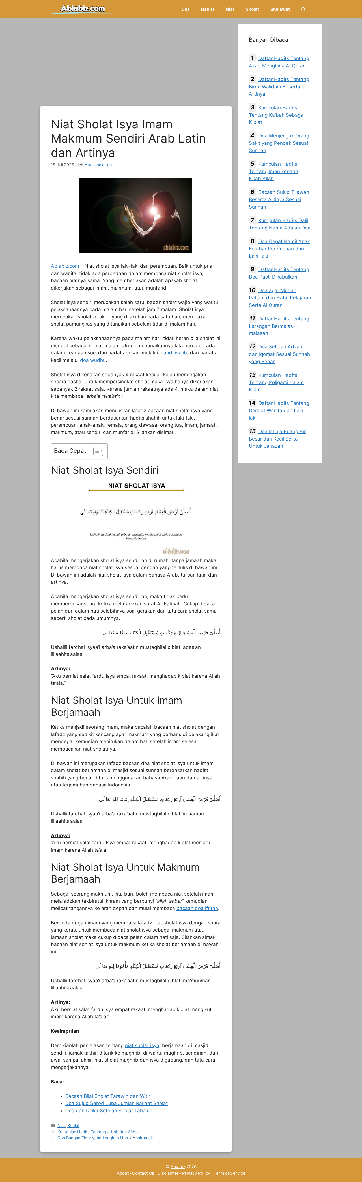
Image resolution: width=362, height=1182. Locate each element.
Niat (230, 9)
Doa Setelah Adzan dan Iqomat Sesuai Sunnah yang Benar (279, 354)
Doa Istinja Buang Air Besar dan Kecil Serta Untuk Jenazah (277, 439)
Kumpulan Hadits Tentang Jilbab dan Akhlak (99, 1131)
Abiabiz (178, 1166)
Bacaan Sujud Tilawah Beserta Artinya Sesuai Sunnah (279, 199)
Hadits (208, 9)
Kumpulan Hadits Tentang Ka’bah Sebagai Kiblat (277, 115)
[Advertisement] (136, 63)
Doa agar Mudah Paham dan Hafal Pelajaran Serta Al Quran (280, 298)
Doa (186, 9)
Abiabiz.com (65, 266)
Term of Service (229, 1173)
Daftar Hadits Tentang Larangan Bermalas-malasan (279, 326)
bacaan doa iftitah (197, 908)
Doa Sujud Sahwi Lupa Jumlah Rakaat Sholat (116, 1103)
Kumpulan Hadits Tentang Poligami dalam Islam (276, 382)
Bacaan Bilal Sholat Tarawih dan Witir (107, 1096)
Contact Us (143, 1173)
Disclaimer (168, 1173)
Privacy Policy (196, 1173)
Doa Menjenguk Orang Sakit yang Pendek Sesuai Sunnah (279, 143)
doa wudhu (93, 360)
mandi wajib (173, 353)
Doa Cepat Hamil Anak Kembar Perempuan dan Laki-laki (279, 249)
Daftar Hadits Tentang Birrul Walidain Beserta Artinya (279, 86)
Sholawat (280, 9)
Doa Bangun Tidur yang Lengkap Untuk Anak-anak (105, 1137)
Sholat (252, 9)
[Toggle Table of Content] (95, 451)
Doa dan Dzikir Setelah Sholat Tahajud (109, 1110)
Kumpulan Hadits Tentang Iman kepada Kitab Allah (273, 171)
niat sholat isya (142, 1045)
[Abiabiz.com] (83, 9)
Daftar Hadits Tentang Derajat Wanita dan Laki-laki (279, 410)
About (123, 1173)
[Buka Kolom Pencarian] (303, 9)
